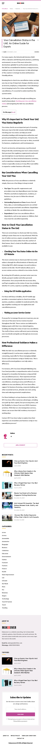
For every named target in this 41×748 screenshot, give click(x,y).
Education (5, 553)
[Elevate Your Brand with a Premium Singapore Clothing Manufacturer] (7, 495)
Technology (5, 599)
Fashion (4, 559)
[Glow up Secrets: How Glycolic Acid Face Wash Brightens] (7, 463)
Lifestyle (4, 581)
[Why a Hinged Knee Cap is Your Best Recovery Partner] (7, 485)
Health (4, 571)
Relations (5, 593)
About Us (6, 735)
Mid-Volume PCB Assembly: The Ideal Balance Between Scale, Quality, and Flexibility (26, 505)
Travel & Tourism (7, 602)
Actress (4, 535)
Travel (4, 605)
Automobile (5, 538)
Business (37, 52)
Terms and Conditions (29, 735)
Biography (5, 544)
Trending (4, 608)
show (13, 112)
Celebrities (5, 550)
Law (3, 578)
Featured (5, 562)
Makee (4, 52)
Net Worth (5, 584)
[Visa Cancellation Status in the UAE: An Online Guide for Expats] (20, 25)
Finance (4, 568)
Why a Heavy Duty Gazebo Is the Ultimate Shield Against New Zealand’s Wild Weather (25, 473)
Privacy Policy (17, 721)
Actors (4, 532)
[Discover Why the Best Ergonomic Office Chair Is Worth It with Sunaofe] (7, 517)
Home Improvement (8, 574)
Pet (3, 590)
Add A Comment (20, 445)
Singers (4, 596)
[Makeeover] (20, 3)
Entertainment (6, 556)
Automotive (5, 541)
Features (4, 565)
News (3, 587)
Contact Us (20, 738)
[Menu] (3, 3)
